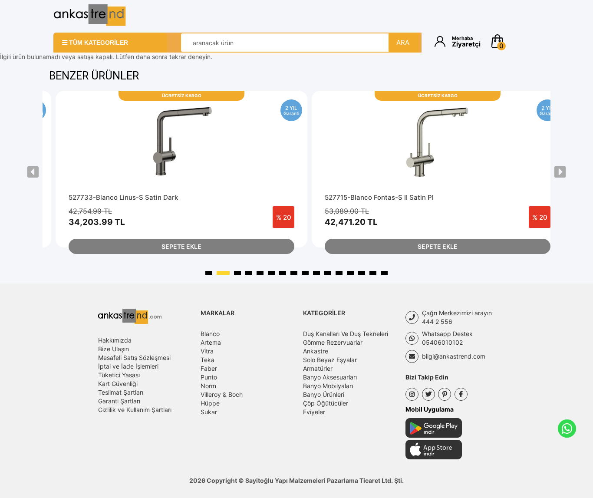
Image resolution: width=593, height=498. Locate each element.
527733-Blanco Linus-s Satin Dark (123, 197)
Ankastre (315, 351)
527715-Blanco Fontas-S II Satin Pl (379, 197)
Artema (211, 342)
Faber (209, 368)
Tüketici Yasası (119, 375)
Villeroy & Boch (222, 394)
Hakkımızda (115, 340)
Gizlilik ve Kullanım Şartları (134, 409)
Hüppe (210, 403)
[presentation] (33, 172)
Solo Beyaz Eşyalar (330, 359)
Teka (207, 359)
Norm (208, 385)
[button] (514, 41)
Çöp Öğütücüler (325, 403)
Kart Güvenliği (118, 383)
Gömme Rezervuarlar (332, 342)
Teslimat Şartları (120, 392)
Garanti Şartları (119, 401)
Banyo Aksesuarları (330, 377)
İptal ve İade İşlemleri (128, 366)
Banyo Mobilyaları (328, 385)
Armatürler (318, 368)
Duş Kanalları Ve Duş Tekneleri (345, 333)
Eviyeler (314, 412)
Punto (209, 377)
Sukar (209, 412)
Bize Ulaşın (113, 349)
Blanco (210, 333)
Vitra (207, 351)
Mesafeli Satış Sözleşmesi (134, 357)
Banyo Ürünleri (323, 394)
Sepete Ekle (181, 246)
